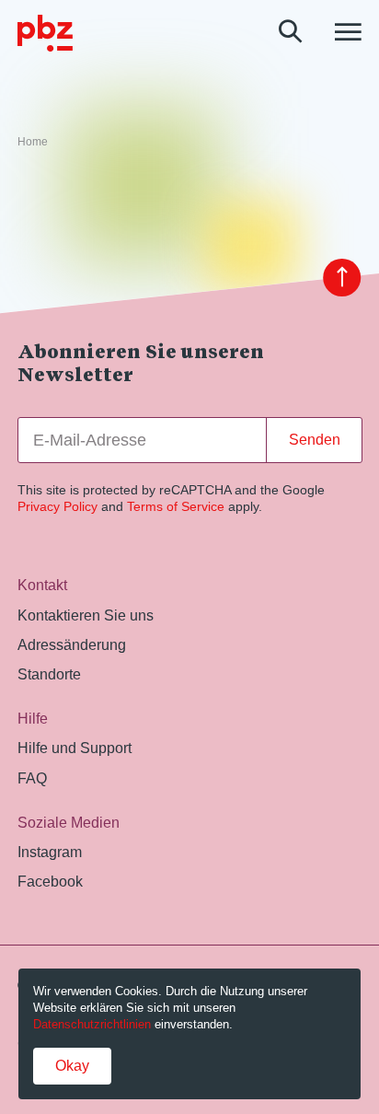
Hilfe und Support (74, 747)
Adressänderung (71, 644)
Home (32, 141)
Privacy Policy (57, 506)
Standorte (49, 674)
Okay (72, 1065)
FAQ (32, 778)
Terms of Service (175, 506)
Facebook (50, 881)
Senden (314, 439)
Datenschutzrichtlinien (92, 1024)
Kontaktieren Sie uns (85, 615)
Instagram (49, 851)
